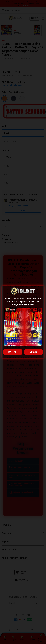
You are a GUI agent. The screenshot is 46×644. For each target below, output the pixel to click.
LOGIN (33, 352)
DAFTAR (12, 352)
